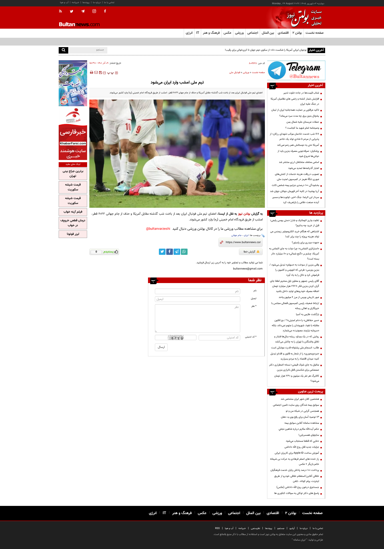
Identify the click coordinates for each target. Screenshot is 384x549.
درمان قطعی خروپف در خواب (72, 223)
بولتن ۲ (297, 33)
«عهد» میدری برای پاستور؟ (305, 243)
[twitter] (71, 11)
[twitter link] (162, 252)
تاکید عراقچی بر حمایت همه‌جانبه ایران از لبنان (295, 110)
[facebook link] (169, 252)
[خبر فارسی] (73, 133)
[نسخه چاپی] (91, 72)
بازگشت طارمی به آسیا (307, 314)
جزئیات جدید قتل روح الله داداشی (301, 447)
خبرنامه (75, 2)
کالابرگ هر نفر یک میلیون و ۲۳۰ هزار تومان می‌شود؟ (296, 378)
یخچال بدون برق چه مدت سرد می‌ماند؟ (299, 116)
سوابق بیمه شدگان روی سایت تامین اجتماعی (296, 405)
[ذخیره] (100, 72)
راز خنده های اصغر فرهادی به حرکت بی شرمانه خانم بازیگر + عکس (294, 461)
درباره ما (97, 2)
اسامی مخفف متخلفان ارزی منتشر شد (299, 162)
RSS (217, 528)
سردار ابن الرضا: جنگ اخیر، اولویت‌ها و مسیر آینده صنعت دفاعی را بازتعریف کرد (295, 199)
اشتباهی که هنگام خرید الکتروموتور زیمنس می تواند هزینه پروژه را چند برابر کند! (294, 234)
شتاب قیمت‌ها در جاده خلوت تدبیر (301, 93)
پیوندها (86, 2)
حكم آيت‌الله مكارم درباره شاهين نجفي (299, 429)
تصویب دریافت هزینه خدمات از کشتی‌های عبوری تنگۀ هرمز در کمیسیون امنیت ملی (297, 176)
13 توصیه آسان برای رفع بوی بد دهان (300, 417)
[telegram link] (177, 252)
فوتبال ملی (234, 72)
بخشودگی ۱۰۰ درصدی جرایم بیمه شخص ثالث (295, 185)
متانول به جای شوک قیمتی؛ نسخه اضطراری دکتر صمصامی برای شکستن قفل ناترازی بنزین (294, 367)
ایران (246, 235)
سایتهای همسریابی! (308, 435)
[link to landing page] (303, 18)
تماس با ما (109, 2)
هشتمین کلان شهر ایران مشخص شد (300, 399)
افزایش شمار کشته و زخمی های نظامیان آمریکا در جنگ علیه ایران (295, 101)
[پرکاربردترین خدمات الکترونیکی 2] (73, 83)
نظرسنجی (255, 528)
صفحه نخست (315, 33)
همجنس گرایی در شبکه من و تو (302, 411)
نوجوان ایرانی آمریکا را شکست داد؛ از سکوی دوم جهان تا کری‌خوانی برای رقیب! (265, 50)
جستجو (280, 528)
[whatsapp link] (184, 252)
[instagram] (94, 11)
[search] (63, 50)
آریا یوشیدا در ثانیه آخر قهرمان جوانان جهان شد (294, 191)
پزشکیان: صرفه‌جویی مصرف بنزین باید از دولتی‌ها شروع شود (298, 153)
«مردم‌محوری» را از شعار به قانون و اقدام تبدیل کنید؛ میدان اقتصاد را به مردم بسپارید (294, 356)
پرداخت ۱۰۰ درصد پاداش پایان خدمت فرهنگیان (294, 470)
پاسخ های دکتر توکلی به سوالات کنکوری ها (296, 493)
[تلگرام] (296, 70)
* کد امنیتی (250, 337)
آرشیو (292, 528)
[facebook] (105, 11)
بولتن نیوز (244, 213)
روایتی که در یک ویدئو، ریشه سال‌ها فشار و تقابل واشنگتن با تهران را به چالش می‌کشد (296, 339)
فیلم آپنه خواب (73, 212)
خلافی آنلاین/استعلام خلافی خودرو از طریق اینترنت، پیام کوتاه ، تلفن (296, 478)
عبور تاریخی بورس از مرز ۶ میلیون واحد (299, 297)
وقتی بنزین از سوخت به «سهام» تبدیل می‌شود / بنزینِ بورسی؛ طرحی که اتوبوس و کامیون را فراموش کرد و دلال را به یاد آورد (294, 270)
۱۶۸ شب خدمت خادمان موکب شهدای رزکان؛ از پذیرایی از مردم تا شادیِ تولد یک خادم (294, 136)
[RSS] (62, 11)
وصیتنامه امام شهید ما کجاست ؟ (302, 128)
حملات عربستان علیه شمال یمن (302, 122)
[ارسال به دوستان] (96, 72)
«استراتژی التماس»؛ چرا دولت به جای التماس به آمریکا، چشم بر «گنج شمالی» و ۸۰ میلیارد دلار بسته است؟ (294, 254)
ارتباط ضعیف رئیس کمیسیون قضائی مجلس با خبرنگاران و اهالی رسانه (295, 305)
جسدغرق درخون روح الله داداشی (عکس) (297, 487)
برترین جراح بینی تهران (73, 174)
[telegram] (82, 11)
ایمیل (253, 298)
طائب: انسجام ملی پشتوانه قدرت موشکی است (295, 348)
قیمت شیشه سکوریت (73, 187)
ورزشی (246, 72)
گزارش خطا (249, 252)
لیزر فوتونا (73, 234)
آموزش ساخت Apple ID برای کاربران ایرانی (297, 453)
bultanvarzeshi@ (158, 229)
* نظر (253, 306)
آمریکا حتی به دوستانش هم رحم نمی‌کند (298, 145)
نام (255, 291)
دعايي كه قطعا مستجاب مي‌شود (302, 441)
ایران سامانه (299, 540)
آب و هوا (64, 2)
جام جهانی (236, 235)
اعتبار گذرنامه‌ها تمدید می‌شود (303, 168)
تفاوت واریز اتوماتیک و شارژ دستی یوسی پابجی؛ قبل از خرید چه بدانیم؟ (294, 223)
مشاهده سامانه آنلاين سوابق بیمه (301, 423)
